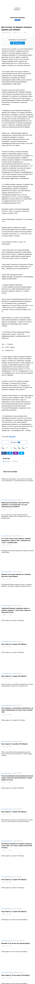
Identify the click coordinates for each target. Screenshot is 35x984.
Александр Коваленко (17, 17)
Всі (26, 447)
